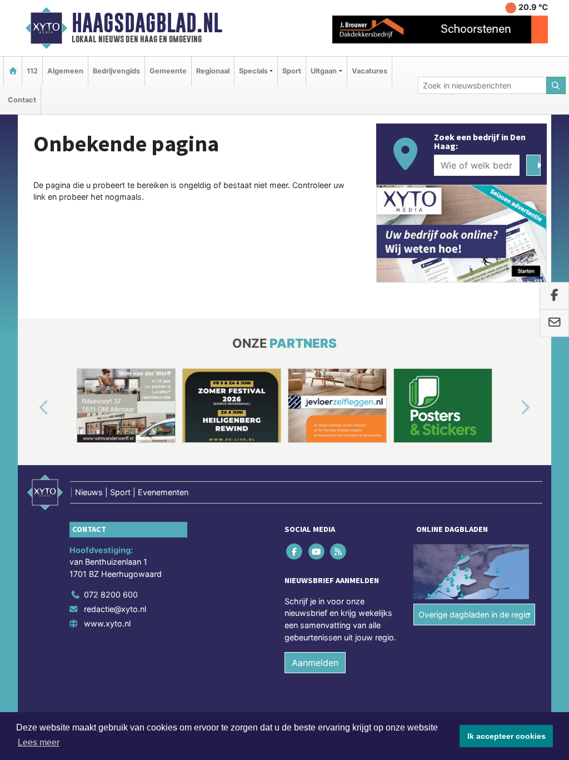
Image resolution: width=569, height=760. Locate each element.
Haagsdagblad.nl (147, 23)
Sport (291, 71)
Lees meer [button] (38, 742)
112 (32, 71)
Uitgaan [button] (324, 71)
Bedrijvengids (116, 71)
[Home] (12, 71)
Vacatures (369, 71)
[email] (554, 323)
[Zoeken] (556, 85)
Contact (22, 100)
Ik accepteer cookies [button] (506, 736)
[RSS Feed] (339, 551)
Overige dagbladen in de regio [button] (474, 614)
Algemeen (65, 71)
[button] (31, 407)
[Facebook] (295, 551)
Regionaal (212, 71)
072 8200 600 (111, 594)
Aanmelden (315, 662)
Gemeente (168, 71)
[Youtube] (317, 551)
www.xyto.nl (107, 623)
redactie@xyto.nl (115, 609)
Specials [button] (253, 71)
